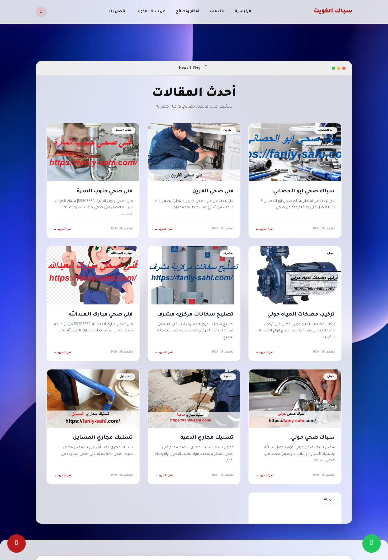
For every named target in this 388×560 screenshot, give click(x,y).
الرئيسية (243, 11)
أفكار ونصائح (187, 11)
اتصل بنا (117, 11)
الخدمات (217, 11)
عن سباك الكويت (150, 11)
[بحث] (41, 11)
